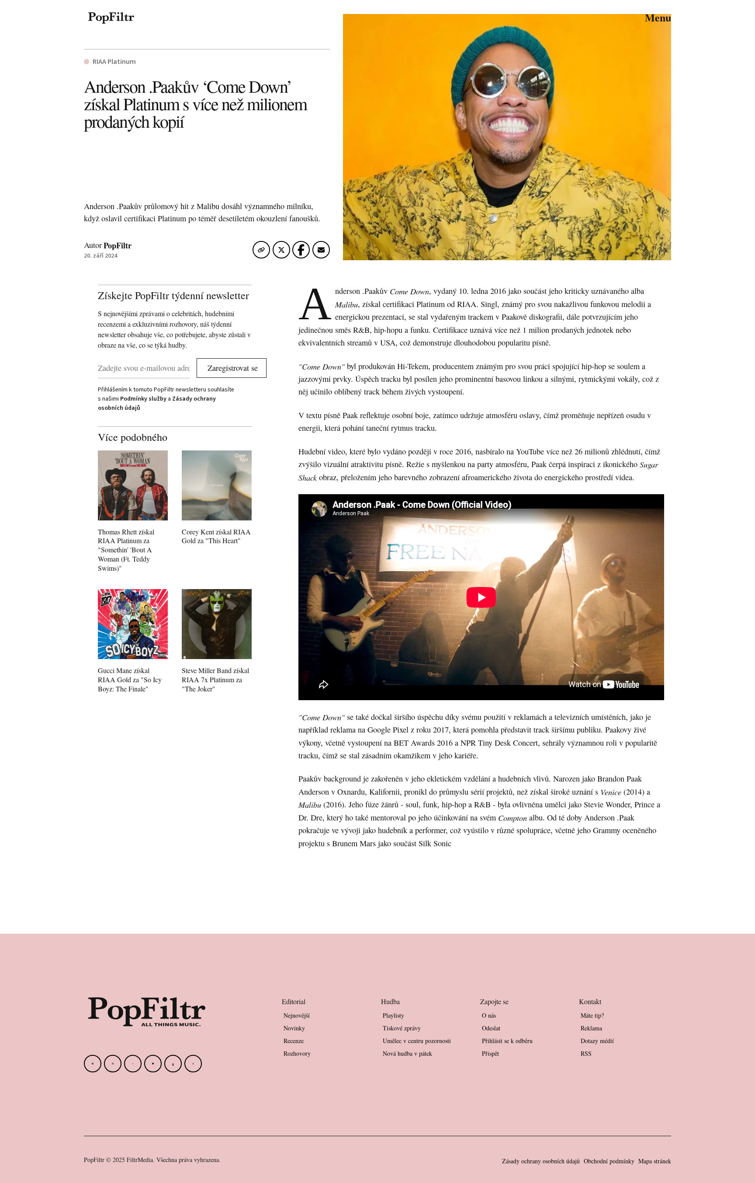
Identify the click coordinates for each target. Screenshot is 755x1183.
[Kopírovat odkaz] (261, 250)
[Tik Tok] (133, 1063)
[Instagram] (112, 1063)
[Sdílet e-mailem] (321, 251)
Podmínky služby (143, 398)
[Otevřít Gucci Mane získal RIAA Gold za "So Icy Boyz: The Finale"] (133, 642)
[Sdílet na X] (281, 251)
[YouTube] (153, 1063)
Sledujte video (481, 505)
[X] (193, 1063)
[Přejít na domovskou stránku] (111, 17)
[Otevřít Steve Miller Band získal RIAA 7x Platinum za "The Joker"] (217, 642)
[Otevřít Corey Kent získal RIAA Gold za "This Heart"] (217, 499)
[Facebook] (92, 1063)
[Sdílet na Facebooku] (301, 251)
